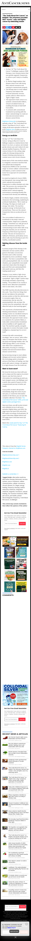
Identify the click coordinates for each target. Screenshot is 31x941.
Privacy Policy (11, 927)
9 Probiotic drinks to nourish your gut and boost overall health (17, 876)
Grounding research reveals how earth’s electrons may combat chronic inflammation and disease (17, 891)
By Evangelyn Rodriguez (20, 756)
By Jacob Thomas (18, 774)
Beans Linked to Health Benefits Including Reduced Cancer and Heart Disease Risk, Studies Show (18, 812)
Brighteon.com (7, 462)
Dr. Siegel (16, 485)
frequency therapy (14, 487)
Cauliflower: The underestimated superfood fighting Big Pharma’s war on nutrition (18, 869)
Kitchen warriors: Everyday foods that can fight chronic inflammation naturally (17, 753)
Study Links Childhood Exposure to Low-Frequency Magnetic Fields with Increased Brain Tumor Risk (18, 788)
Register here (10, 129)
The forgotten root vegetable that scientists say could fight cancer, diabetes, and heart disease (17, 828)
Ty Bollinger (13, 500)
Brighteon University (9, 121)
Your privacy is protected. (9, 528)
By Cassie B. (17, 748)
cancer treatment (13, 481)
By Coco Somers (18, 764)
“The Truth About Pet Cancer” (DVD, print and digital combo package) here (15, 400)
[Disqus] (15, 619)
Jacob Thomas (14, 24)
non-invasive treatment (15, 493)
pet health (13, 495)
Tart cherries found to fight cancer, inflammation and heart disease (17, 737)
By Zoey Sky (17, 878)
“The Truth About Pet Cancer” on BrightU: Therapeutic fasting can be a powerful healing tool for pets (18, 836)
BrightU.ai (5, 468)
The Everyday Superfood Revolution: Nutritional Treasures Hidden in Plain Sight (18, 820)
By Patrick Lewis (18, 740)
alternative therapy (8, 479)
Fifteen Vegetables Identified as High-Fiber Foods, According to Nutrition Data (17, 796)
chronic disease (7, 485)
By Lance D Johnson (19, 849)
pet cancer (5, 495)
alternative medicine (19, 477)
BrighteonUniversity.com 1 (10, 455)
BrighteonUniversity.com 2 (10, 458)
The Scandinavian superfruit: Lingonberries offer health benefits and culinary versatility (18, 854)
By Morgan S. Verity (19, 791)
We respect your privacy (23, 915)
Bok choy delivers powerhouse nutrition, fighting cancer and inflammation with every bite (17, 745)
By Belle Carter (18, 864)
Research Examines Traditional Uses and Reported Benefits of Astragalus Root (18, 804)
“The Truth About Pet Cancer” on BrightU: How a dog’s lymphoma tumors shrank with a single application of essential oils (17, 780)
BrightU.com (6, 465)
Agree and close (14, 931)
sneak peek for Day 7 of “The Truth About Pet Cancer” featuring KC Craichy (15, 425)
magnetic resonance (15, 491)
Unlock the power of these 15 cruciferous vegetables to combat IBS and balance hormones (17, 883)
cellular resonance (19, 483)
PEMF (25, 493)
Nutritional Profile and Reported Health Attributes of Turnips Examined (17, 761)
